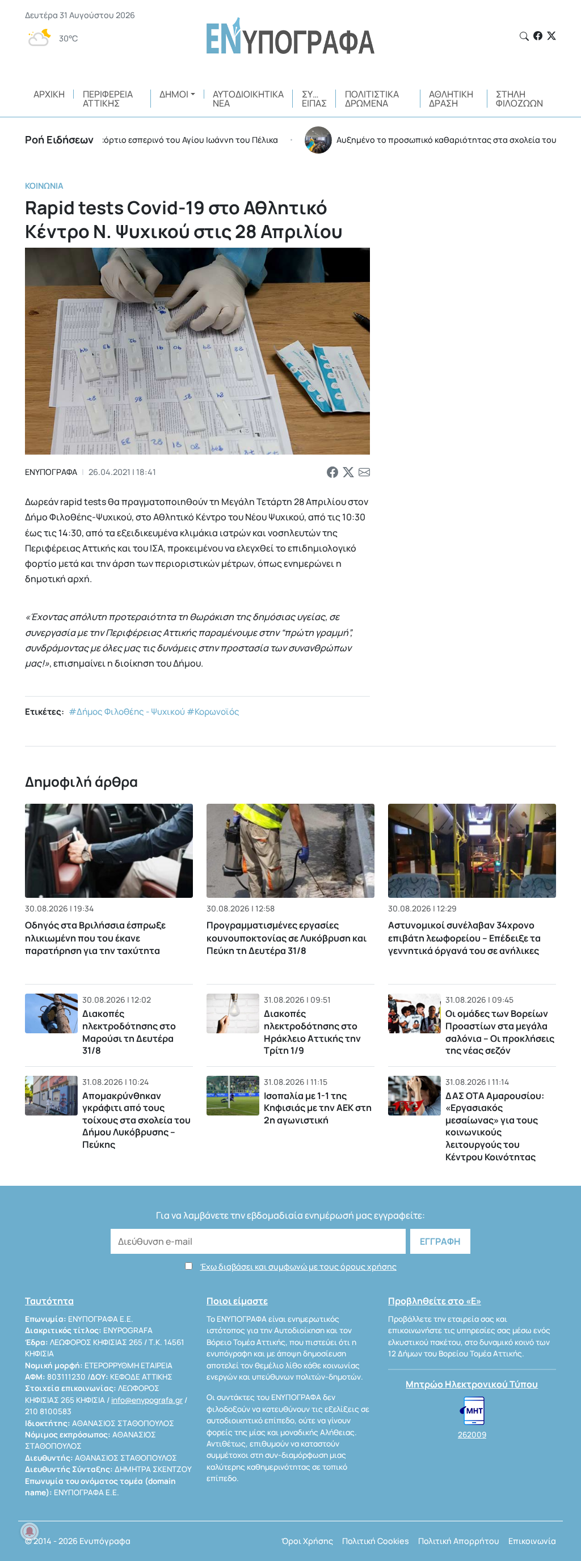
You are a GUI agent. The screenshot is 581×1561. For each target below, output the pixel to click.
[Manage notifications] (29, 1531)
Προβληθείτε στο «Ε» (434, 1301)
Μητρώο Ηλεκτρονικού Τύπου (472, 1384)
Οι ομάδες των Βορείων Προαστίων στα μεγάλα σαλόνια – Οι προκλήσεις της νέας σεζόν (499, 1032)
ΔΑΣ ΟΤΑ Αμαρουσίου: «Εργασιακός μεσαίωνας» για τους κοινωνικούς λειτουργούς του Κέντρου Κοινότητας (494, 1126)
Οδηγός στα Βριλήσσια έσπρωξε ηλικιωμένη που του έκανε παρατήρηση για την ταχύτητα (95, 938)
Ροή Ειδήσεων (59, 139)
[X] (551, 36)
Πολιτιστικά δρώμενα (372, 99)
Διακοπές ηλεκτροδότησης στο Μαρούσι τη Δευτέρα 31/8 (129, 1032)
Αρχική (49, 94)
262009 (472, 1434)
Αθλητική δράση (451, 99)
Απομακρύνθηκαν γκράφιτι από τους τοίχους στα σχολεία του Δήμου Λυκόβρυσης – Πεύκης (136, 1120)
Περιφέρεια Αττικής (108, 99)
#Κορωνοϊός (213, 712)
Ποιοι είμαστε (237, 1301)
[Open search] (524, 36)
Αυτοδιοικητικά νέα (248, 99)
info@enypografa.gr (147, 1400)
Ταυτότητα (49, 1301)
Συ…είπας (314, 99)
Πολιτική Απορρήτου (458, 1540)
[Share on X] (348, 472)
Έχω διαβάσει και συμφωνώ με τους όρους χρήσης (298, 1266)
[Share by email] (364, 472)
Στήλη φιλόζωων (519, 99)
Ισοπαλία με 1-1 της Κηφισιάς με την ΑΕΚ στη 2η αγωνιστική (318, 1107)
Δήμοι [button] (173, 94)
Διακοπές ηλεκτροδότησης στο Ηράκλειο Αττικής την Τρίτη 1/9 (312, 1032)
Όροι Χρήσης (307, 1540)
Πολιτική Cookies (375, 1540)
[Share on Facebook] (332, 472)
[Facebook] (537, 36)
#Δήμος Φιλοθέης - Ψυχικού (127, 712)
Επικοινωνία (532, 1540)
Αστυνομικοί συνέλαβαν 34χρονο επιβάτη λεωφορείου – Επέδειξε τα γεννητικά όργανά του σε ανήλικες (464, 938)
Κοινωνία (44, 185)
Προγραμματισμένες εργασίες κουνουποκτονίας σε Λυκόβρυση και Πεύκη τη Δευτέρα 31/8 (287, 938)
